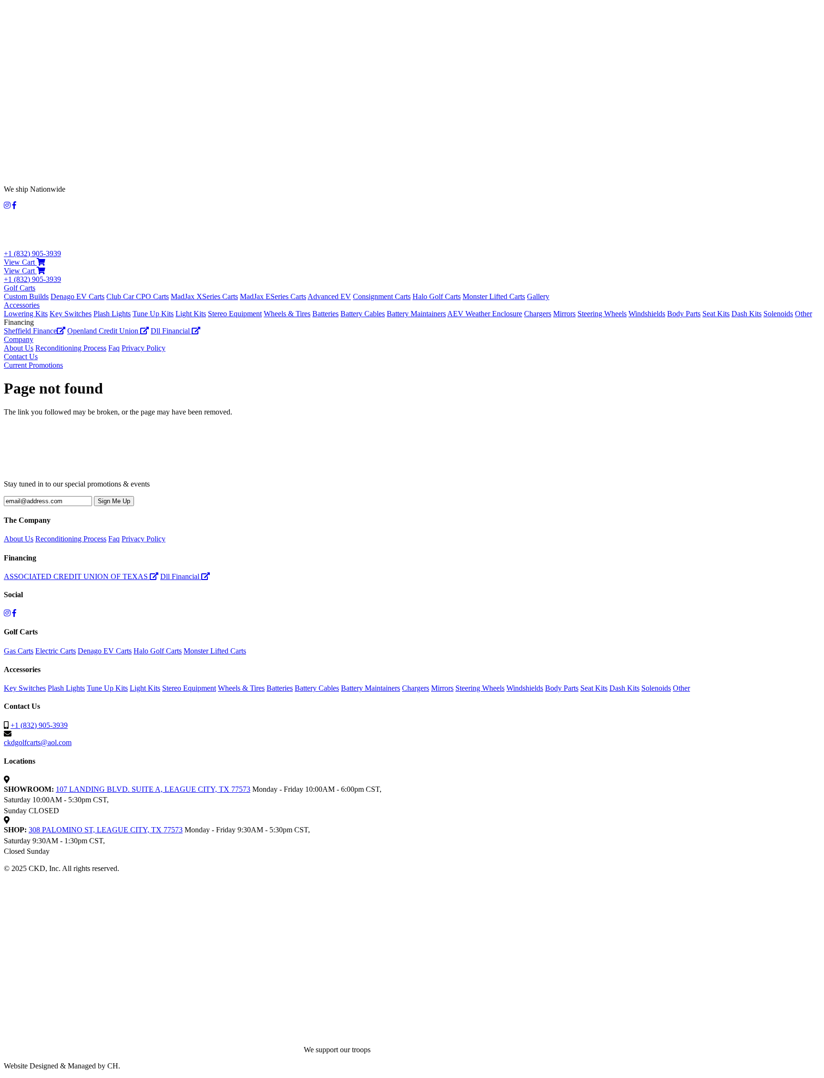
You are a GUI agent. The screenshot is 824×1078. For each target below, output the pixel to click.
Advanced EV (329, 296)
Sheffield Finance (30, 331)
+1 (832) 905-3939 (32, 253)
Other (803, 314)
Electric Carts (55, 651)
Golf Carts (19, 288)
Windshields (646, 314)
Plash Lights (112, 314)
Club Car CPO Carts (137, 296)
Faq (114, 348)
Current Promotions (33, 365)
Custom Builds (26, 296)
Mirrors (564, 314)
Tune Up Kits (153, 314)
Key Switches (71, 314)
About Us (18, 348)
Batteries (325, 314)
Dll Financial (171, 331)
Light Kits (190, 314)
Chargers (537, 314)
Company (18, 339)
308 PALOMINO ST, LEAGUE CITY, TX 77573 (106, 830)
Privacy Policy (143, 348)
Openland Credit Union (103, 331)
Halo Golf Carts (436, 296)
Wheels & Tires (287, 314)
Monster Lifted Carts (494, 296)
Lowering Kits (26, 314)
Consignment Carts (382, 296)
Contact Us (21, 356)
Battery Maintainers (416, 314)
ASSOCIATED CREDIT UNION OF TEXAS (77, 576)
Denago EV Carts (77, 296)
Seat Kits (716, 314)
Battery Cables (362, 314)
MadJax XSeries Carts (204, 296)
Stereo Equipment (235, 314)
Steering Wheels (602, 314)
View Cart (20, 262)
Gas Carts (18, 651)
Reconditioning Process (70, 348)
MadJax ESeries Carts (273, 296)
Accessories (22, 305)
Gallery (538, 296)
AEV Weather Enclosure (484, 314)
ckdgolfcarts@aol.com (38, 742)
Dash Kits (746, 314)
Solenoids (778, 314)
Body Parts (683, 314)
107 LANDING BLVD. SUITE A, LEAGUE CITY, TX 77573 (153, 789)
